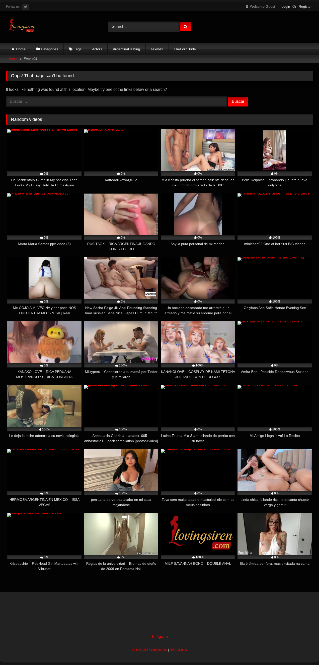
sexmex (157, 49)
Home (21, 49)
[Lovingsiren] (20, 26)
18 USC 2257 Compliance (149, 650)
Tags (77, 49)
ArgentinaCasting (126, 49)
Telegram (159, 636)
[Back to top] (303, 650)
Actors (97, 49)
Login (285, 6)
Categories (49, 49)
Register (305, 6)
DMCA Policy (178, 650)
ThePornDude (185, 49)
